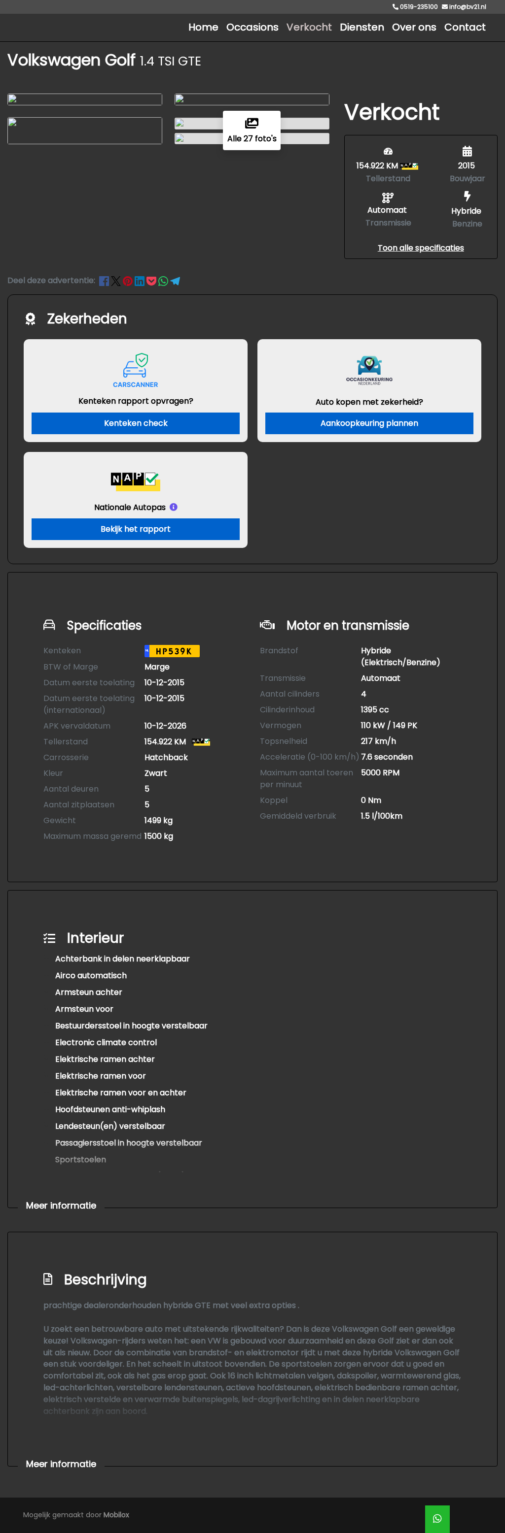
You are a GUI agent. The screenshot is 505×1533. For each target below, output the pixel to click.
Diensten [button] (362, 27)
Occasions (252, 27)
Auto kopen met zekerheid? (369, 402)
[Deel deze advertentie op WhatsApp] (164, 280)
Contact (465, 27)
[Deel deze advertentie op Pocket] (152, 280)
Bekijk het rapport (136, 529)
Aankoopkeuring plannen (369, 423)
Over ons (414, 27)
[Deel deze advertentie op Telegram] (175, 280)
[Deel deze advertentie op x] (116, 280)
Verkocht (309, 27)
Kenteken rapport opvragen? (135, 401)
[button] (421, 248)
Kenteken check (136, 423)
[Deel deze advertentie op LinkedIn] (140, 280)
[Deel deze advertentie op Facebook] (105, 280)
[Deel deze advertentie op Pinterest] (129, 280)
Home (203, 27)
